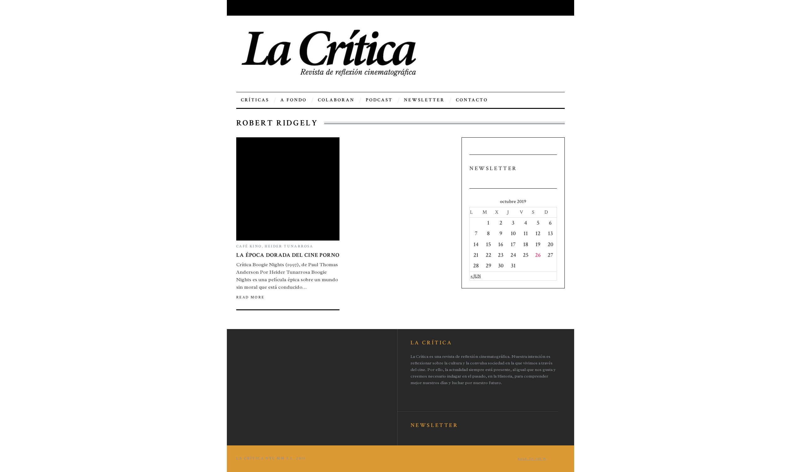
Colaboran (336, 100)
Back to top (530, 458)
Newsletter (424, 100)
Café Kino (249, 246)
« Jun (476, 276)
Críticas (255, 100)
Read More (250, 297)
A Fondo (293, 100)
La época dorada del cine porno (287, 255)
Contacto (472, 100)
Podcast (379, 100)
